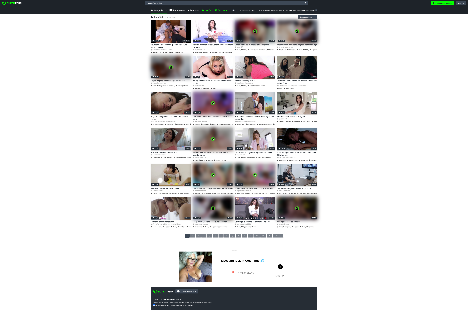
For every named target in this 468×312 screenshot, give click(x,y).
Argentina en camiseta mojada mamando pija (297, 44)
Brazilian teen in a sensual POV (164, 152)
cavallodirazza (157, 191)
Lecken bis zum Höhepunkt (162, 221)
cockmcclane (199, 86)
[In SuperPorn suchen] (305, 3)
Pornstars (194, 10)
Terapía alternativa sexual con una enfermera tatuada (213, 46)
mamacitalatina (200, 157)
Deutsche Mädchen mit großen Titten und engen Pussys (169, 46)
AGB (160, 302)
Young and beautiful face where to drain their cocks (212, 81)
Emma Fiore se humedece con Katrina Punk (254, 188)
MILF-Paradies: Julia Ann (288, 157)
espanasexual (200, 50)
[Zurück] (233, 10)
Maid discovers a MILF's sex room (165, 188)
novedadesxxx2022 (244, 224)
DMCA (209, 302)
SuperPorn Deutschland (246, 10)
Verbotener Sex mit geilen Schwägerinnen (293, 86)
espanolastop (241, 155)
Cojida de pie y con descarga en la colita (168, 80)
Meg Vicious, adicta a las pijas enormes (210, 221)
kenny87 (240, 47)
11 (244, 236)
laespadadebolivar (201, 121)
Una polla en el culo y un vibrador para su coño (213, 188)
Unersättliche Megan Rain (246, 121)
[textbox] (224, 3)
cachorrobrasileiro (159, 155)
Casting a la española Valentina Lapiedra (252, 221)
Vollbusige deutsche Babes (162, 50)
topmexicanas (284, 224)
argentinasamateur (286, 47)
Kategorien (159, 10)
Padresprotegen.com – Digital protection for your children (174, 305)
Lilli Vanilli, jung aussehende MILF (270, 10)
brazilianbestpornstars (245, 83)
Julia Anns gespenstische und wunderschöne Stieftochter (296, 153)
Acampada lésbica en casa (288, 221)
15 (269, 236)
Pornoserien (179, 10)
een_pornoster (284, 191)
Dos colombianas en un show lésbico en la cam (211, 117)
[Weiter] (316, 10)
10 (238, 236)
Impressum (165, 302)
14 (263, 236)
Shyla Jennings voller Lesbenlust (164, 121)
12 (250, 236)
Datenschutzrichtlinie (177, 302)
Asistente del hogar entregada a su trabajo (253, 152)
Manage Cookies (201, 302)
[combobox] (226, 3)
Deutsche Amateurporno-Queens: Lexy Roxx (302, 10)
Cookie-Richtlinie (190, 302)
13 (257, 236)
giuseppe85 (283, 119)
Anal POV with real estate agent (291, 116)
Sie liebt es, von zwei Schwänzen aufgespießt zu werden (255, 117)
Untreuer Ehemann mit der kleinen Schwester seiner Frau (297, 81)
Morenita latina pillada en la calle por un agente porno (210, 153)
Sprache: (187, 291)
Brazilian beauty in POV (245, 80)
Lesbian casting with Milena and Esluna (294, 188)
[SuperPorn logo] (11, 3)
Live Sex (208, 10)
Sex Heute (223, 10)
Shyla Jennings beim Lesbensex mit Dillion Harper (169, 117)
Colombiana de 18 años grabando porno (252, 44)
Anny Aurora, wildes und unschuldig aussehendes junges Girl (167, 224)
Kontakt (155, 302)
